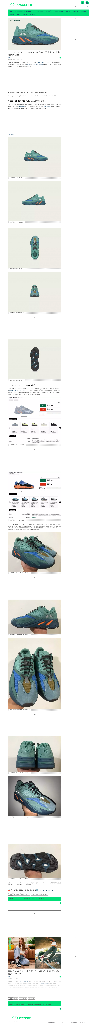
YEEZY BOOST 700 (38, 64)
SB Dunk (26, 981)
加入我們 (32, 14)
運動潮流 (68, 11)
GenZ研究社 (49, 11)
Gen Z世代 (83, 11)
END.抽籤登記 (11, 134)
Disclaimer (78, 1023)
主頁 (11, 11)
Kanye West (25, 894)
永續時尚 (75, 11)
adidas (16, 894)
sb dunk (31, 998)
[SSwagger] (28, 5)
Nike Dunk (20, 981)
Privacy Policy (85, 1023)
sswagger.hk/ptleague (46, 890)
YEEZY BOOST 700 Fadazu (39, 894)
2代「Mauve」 (23, 390)
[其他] (60, 58)
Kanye (28, 64)
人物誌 (18, 14)
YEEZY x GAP (40, 62)
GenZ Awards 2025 (38, 11)
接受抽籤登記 (47, 106)
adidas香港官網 (21, 106)
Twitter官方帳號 (44, 983)
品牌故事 (25, 14)
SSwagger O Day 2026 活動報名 (23, 11)
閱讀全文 (34, 992)
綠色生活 (12, 14)
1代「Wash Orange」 (14, 390)
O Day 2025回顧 (59, 11)
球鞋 (9, 57)
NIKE (15, 998)
